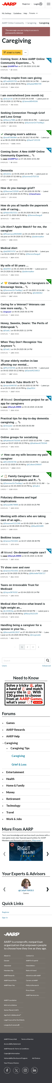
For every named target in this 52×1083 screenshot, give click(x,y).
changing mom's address (20, 134)
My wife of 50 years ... (15, 265)
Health (10, 778)
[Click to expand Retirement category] (4, 799)
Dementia (7, 170)
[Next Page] (38, 647)
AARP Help (13, 736)
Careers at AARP (32, 980)
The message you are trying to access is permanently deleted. (22, 31)
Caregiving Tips (20, 748)
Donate (6, 961)
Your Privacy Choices (11, 1063)
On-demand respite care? (30, 552)
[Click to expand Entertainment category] (4, 772)
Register (5, 912)
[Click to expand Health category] (4, 779)
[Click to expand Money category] (4, 792)
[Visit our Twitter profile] (16, 1070)
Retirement (13, 798)
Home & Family (15, 785)
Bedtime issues (10, 537)
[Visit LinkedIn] (34, 1070)
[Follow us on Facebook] (7, 1070)
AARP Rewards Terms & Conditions (16, 1049)
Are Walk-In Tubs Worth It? (18, 382)
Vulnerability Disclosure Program (15, 1058)
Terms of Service (27, 1039)
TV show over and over (15, 567)
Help (25, 13)
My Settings (6, 13)
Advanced (46, 666)
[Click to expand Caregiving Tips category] (8, 748)
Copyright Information (12, 1053)
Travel (10, 812)
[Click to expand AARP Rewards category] (4, 730)
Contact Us (30, 956)
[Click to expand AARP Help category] (4, 736)
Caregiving (31, 23)
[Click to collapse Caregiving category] (3, 743)
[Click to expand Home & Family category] (4, 786)
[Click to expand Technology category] (4, 806)
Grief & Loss (19, 764)
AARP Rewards (15, 729)
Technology (13, 805)
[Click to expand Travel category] (4, 813)
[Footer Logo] (26, 934)
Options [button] (25, 52)
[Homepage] (9, 4)
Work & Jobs (14, 819)
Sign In (5, 917)
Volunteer (7, 966)
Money (10, 792)
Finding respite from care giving (21, 77)
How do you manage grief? (18, 188)
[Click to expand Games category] (4, 723)
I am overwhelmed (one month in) (22, 95)
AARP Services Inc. (32, 995)
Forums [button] (32, 13)
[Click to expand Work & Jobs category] (4, 819)
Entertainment (15, 772)
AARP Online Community (13, 23)
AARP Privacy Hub (10, 1039)
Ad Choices (36, 1058)
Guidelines (17, 13)
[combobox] (26, 660)
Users (4, 666)
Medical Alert (9, 248)
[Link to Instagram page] (25, 1070)
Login (36, 4)
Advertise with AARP (33, 975)
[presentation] (4, 852)
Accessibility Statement (12, 1044)
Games (10, 722)
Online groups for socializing (19, 437)
